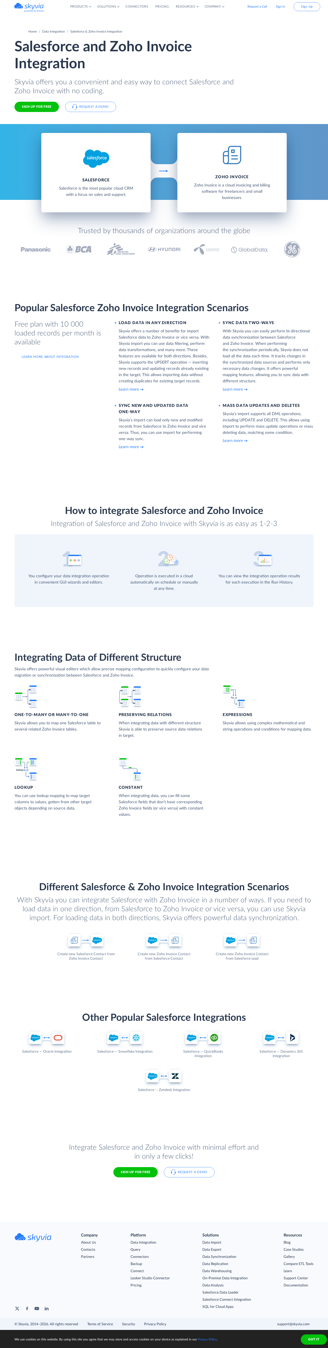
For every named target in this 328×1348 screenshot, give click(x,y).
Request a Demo (94, 106)
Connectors (140, 1257)
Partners (87, 1257)
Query (135, 1249)
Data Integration (53, 31)
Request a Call (257, 6)
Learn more (129, 389)
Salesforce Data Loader (220, 1292)
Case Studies (294, 1249)
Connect (137, 1271)
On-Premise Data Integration (225, 1278)
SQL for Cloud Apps (218, 1307)
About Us (88, 1242)
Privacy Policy (155, 1324)
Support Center (296, 1278)
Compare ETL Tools (298, 1264)
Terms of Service (100, 1324)
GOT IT (313, 1339)
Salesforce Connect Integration (226, 1299)
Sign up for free (135, 1172)
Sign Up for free (37, 106)
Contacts (88, 1249)
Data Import (211, 1242)
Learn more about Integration (50, 356)
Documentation (296, 1285)
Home (32, 31)
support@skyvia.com (293, 1324)
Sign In (280, 6)
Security (128, 1324)
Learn (288, 1271)
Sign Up (307, 6)
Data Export (211, 1249)
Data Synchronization (219, 1257)
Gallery (289, 1257)
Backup (136, 1264)
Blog (287, 1242)
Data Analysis (213, 1285)
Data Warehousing (217, 1271)
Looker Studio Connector (150, 1278)
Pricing (136, 1285)
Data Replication (215, 1264)
